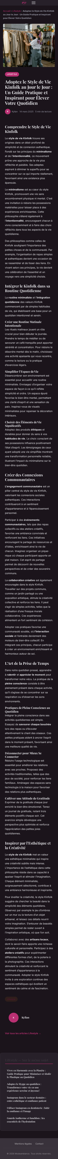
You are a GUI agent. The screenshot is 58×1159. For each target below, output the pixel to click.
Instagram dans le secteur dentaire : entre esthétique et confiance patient (26, 1099)
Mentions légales (23, 1143)
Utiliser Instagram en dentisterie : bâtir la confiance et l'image (28, 1109)
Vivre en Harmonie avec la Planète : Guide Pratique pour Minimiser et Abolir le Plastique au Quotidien (29, 1074)
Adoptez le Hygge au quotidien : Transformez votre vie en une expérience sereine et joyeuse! (24, 1087)
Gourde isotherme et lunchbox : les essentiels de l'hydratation (26, 1120)
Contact (39, 1143)
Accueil (6, 11)
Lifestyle (16, 11)
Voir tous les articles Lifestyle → (23, 1033)
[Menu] (33, 2)
